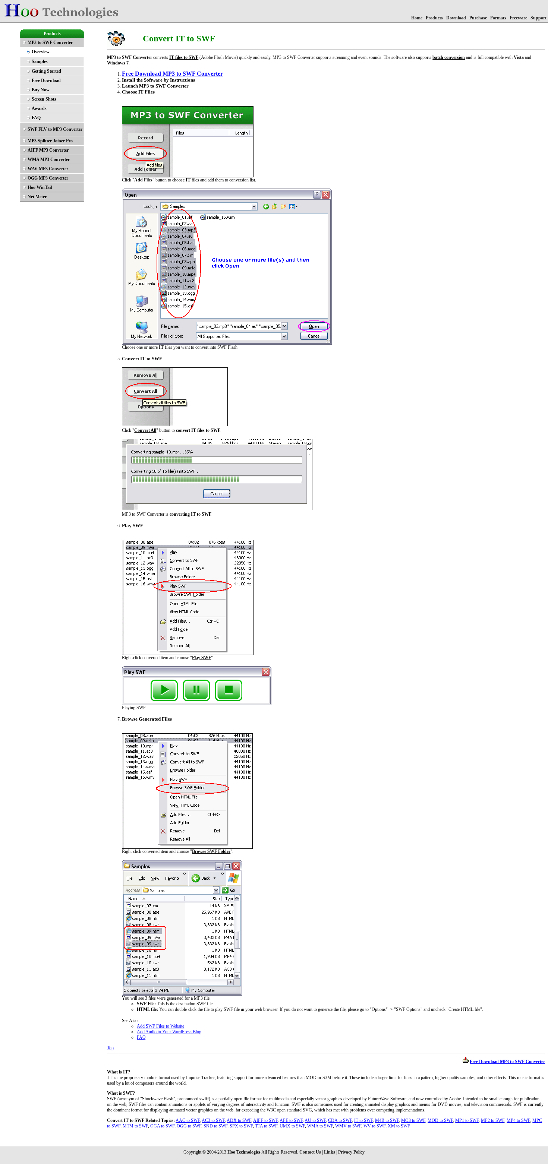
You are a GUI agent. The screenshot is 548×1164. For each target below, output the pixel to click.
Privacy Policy (351, 1152)
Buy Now (41, 89)
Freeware (518, 17)
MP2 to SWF (492, 1120)
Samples (40, 61)
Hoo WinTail (40, 187)
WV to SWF (374, 1126)
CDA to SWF (340, 1120)
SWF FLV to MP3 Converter (55, 129)
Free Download (46, 80)
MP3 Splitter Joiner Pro (50, 140)
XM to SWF (399, 1126)
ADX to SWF (239, 1120)
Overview (41, 51)
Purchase (478, 17)
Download (456, 17)
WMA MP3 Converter (49, 159)
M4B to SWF (387, 1120)
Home (416, 17)
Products (434, 17)
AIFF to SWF (265, 1120)
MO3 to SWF (413, 1120)
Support (538, 17)
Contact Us (310, 1152)
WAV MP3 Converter (48, 168)
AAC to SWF (188, 1120)
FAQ (36, 117)
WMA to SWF (320, 1126)
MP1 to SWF (467, 1120)
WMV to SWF (348, 1126)
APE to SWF (291, 1120)
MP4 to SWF (518, 1120)
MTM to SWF (135, 1126)
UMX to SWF (292, 1126)
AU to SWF (315, 1120)
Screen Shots (44, 99)
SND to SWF (215, 1126)
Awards (39, 108)
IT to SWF (363, 1120)
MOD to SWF (440, 1120)
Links (329, 1152)
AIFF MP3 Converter (48, 150)
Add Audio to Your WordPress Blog (169, 1031)
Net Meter (37, 196)
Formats (498, 17)
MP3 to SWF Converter (50, 42)
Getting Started (46, 71)
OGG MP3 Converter (48, 178)
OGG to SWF (189, 1126)
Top (110, 1047)
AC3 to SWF (213, 1120)
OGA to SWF (162, 1126)
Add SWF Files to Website (160, 1026)
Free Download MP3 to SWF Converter (172, 73)
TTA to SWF (266, 1126)
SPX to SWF (241, 1126)
